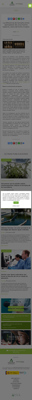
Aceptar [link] (16, 202)
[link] (30, 6)
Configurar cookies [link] (16, 205)
